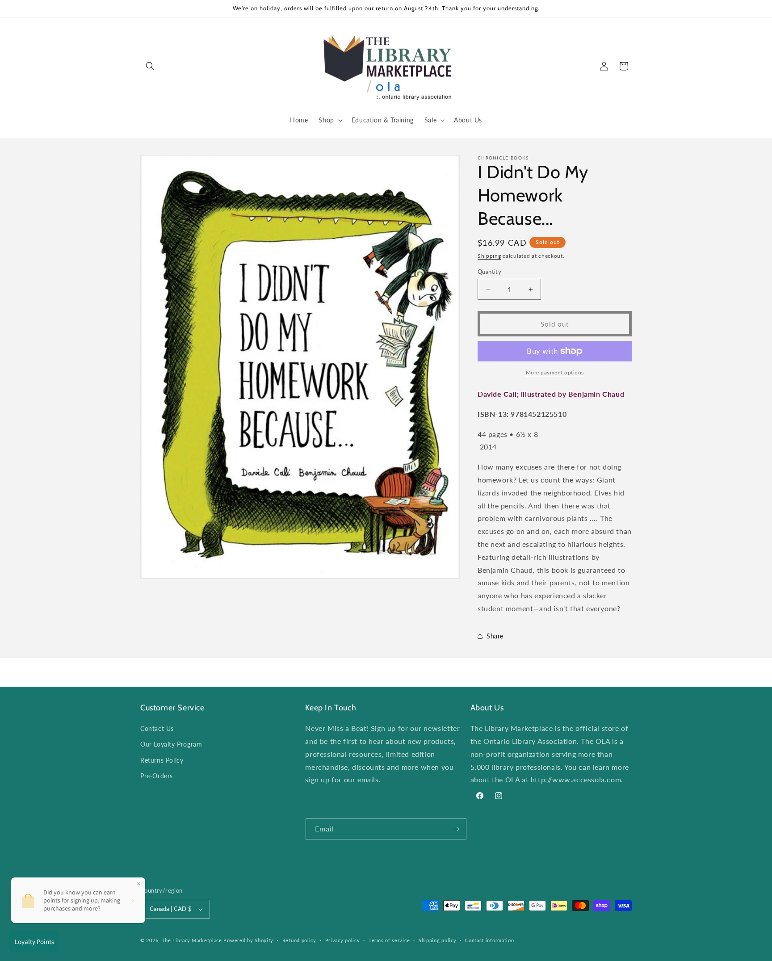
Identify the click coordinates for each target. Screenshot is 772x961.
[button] (150, 66)
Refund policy (299, 940)
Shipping (489, 255)
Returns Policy (161, 760)
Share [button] (495, 636)
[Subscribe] (456, 828)
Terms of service (389, 940)
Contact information (489, 940)
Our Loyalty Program (171, 744)
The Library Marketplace (192, 940)
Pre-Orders (156, 776)
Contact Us (157, 728)
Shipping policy (438, 940)
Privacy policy (342, 940)
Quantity (489, 271)
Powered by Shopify (248, 940)
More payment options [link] (555, 372)
